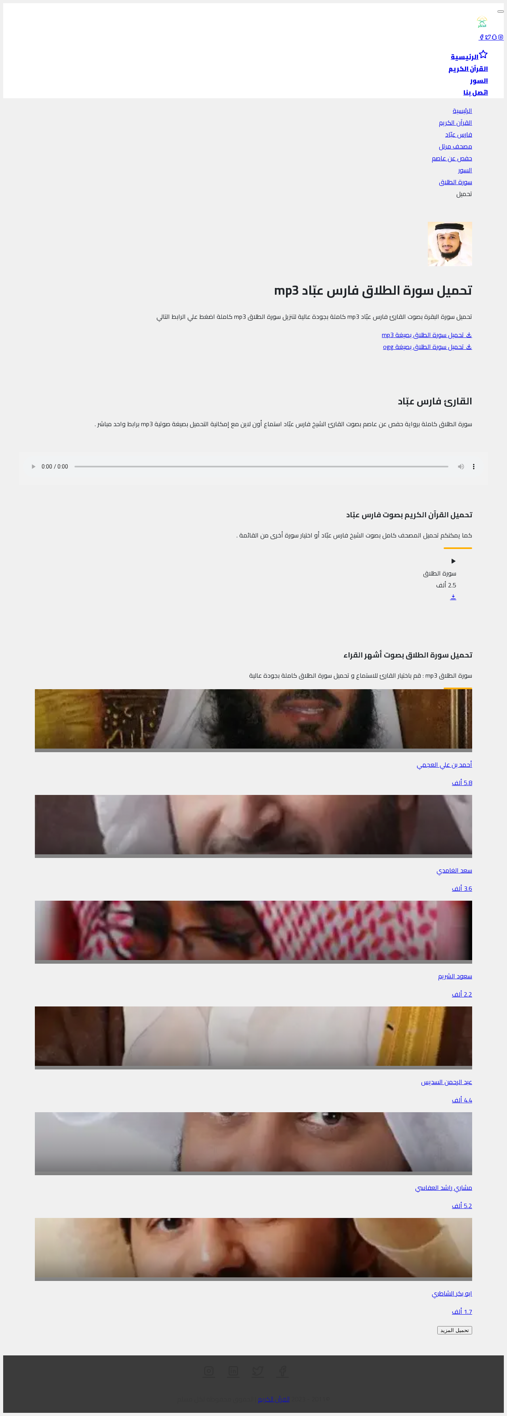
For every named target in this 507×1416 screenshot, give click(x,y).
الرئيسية (462, 110)
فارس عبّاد (458, 134)
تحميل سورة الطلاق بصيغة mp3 (423, 335)
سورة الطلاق (455, 182)
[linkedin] (233, 1371)
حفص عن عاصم (452, 158)
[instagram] (500, 37)
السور (465, 170)
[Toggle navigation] (500, 11)
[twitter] (488, 37)
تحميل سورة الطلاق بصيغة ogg (424, 347)
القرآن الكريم (455, 122)
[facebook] (481, 37)
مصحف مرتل (455, 146)
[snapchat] (494, 37)
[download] (453, 597)
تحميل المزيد (454, 1330)
